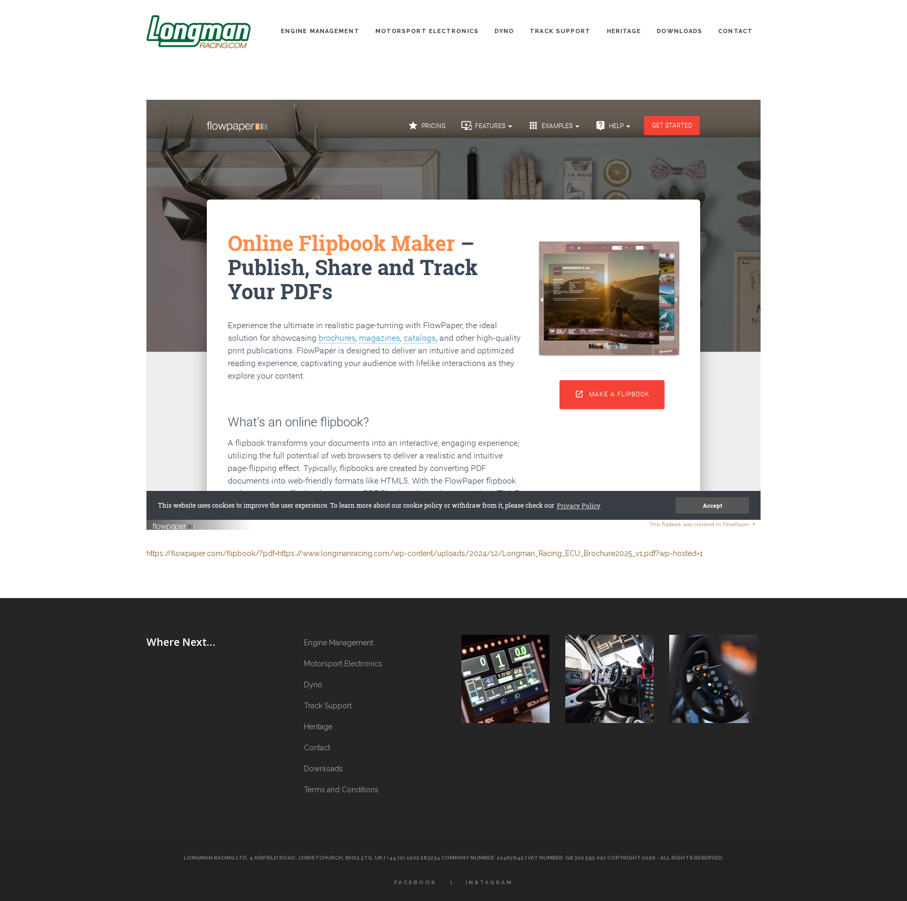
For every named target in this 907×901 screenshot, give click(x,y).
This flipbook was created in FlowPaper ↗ (702, 524)
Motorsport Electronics (343, 663)
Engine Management (338, 642)
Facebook (415, 882)
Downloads (323, 768)
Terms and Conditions (341, 789)
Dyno (313, 684)
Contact (317, 747)
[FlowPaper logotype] (174, 523)
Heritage (318, 726)
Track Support (328, 705)
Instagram (489, 882)
